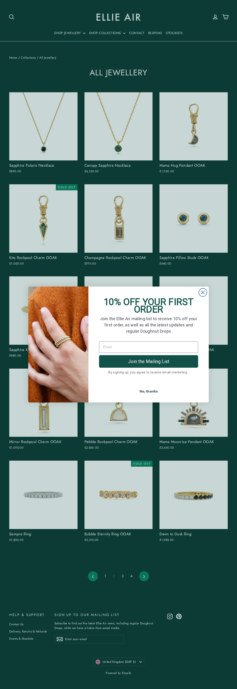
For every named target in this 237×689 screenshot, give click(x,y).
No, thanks (149, 391)
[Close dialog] (203, 292)
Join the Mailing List (148, 361)
